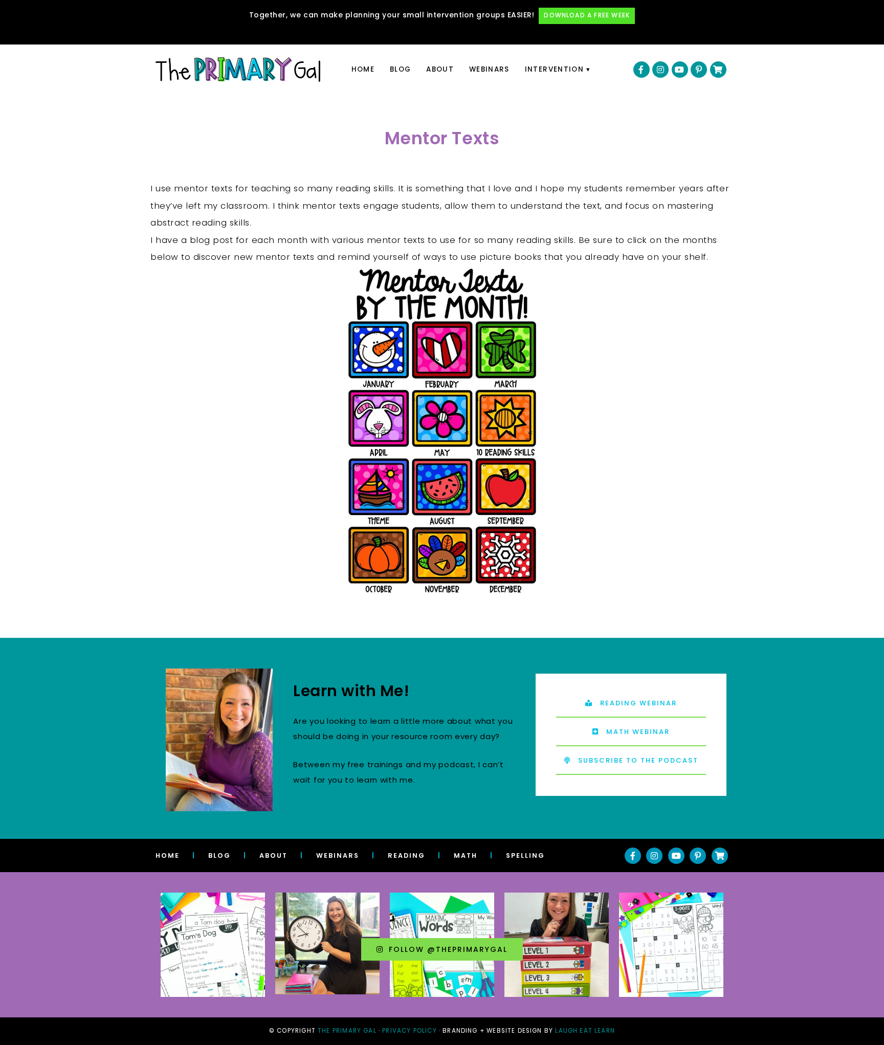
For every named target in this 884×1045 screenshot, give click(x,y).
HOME (168, 855)
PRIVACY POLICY (409, 1031)
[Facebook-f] (641, 69)
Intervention (554, 69)
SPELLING (525, 855)
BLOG (219, 855)
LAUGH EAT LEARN (585, 1031)
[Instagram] (660, 69)
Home (362, 69)
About (440, 69)
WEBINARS (337, 855)
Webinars (489, 69)
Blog (400, 69)
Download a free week (587, 15)
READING (406, 855)
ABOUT (273, 855)
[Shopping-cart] (718, 69)
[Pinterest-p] (699, 69)
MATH (465, 855)
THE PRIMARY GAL (347, 1031)
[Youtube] (680, 69)
